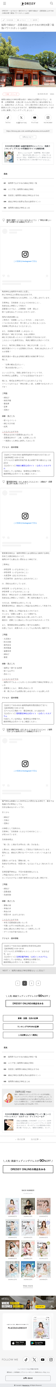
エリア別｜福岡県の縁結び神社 (21, 189)
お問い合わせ (28, 1378)
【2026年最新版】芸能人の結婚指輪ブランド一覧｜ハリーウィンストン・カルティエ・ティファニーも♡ (27, 1115)
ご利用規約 (16, 1372)
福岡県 (35, 20)
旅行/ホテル (23, 11)
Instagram (48, 123)
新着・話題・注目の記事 (28, 1018)
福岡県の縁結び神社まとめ (19, 208)
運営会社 (9, 1372)
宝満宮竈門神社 (23, 957)
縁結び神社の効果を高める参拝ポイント (24, 202)
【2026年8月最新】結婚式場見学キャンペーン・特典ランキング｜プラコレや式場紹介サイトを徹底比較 (27, 147)
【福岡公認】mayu (22, 1092)
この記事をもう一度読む (28, 1035)
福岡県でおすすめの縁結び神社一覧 (22, 183)
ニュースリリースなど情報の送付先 (28, 1369)
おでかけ (14, 11)
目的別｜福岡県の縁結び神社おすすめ (23, 195)
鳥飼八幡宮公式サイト (25, 466)
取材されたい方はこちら (42, 1372)
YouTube (34, 123)
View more (28, 1286)
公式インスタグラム (39, 957)
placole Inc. (26, 1385)
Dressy (28, 4)
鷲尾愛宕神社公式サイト (26, 713)
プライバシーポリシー (27, 1372)
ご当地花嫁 (9, 20)
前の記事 (20, 1139)
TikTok (8, 123)
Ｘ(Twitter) (21, 123)
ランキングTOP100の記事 (28, 1027)
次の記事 (36, 1139)
